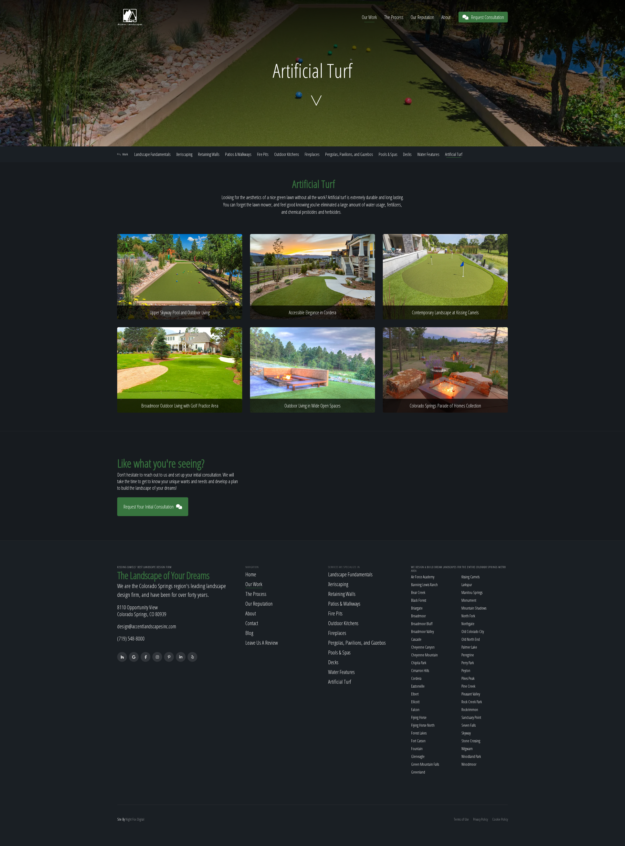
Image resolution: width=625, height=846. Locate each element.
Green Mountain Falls (425, 764)
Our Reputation (422, 17)
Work (125, 154)
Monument (468, 600)
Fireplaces (312, 154)
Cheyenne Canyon (423, 647)
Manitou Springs (471, 592)
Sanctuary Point (471, 717)
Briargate (417, 608)
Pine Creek (468, 686)
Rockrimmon (469, 709)
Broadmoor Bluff (421, 623)
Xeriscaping (184, 154)
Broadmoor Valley (422, 631)
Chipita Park (418, 662)
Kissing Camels (470, 577)
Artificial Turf (453, 154)
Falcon (415, 709)
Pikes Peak (468, 678)
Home (250, 574)
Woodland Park (471, 756)
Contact (251, 623)
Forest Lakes (419, 733)
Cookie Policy (500, 819)
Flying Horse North (423, 725)
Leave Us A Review (261, 642)
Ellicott (415, 701)
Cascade (416, 639)
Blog (249, 632)
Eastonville (418, 686)
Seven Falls (468, 725)
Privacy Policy (480, 819)
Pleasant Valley (470, 694)
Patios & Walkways (238, 154)
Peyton (465, 670)
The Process (393, 17)
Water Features (428, 154)
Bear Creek (418, 592)
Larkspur (466, 584)
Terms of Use (461, 819)
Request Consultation (487, 17)
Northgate (467, 623)
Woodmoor (468, 764)
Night (128, 819)
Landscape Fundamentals (152, 154)
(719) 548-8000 (131, 638)
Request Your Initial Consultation (148, 506)
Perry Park (467, 662)
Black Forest (418, 600)
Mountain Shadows (473, 608)
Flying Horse (419, 717)
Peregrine (467, 655)
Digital (140, 819)
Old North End (470, 639)
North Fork (468, 616)
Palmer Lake (469, 647)
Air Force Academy (422, 577)
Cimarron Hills (420, 670)
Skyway (466, 733)
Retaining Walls (208, 154)
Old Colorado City (472, 631)
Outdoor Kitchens (286, 154)
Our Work (369, 17)
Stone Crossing (470, 741)
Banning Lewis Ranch (424, 584)
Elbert (415, 694)
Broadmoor (418, 616)
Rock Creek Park (471, 701)
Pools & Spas (388, 154)
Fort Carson (418, 741)
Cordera (416, 678)
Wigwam (467, 748)
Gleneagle (418, 756)
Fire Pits (263, 154)
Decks (407, 154)
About (445, 17)
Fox (134, 819)
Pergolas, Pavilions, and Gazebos (349, 154)
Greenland (418, 772)
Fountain (417, 748)
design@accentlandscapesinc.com (146, 626)
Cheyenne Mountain (424, 655)
